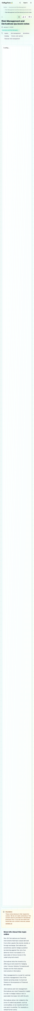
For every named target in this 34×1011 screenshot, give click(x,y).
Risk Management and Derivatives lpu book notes (18, 9)
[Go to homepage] (7, 3)
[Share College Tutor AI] (20, 2)
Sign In (25, 2)
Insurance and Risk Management (17, 7)
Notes (5, 7)
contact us (9, 923)
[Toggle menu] (31, 2)
